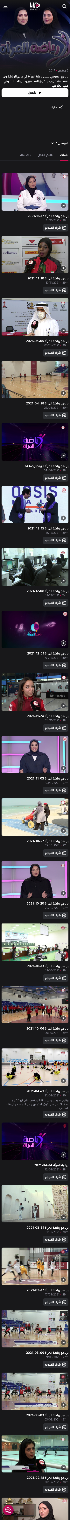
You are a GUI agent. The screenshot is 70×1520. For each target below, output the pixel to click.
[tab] (64, 155)
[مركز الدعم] (8, 1510)
